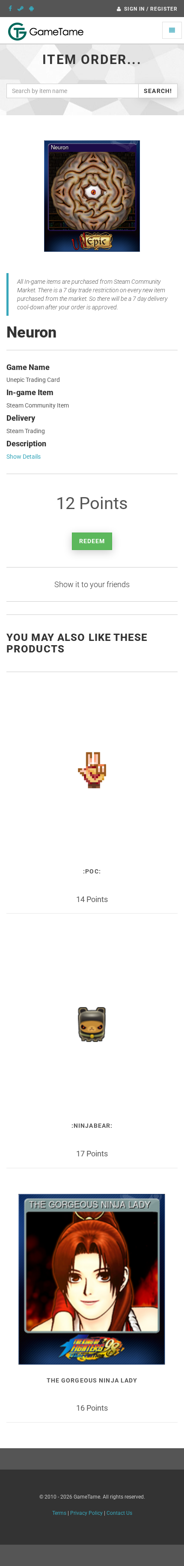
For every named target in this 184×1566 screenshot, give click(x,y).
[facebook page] (10, 8)
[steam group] (20, 8)
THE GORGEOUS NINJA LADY (92, 1380)
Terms (59, 1513)
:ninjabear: (92, 1125)
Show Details (23, 456)
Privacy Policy (86, 1513)
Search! (158, 90)
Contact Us (119, 1513)
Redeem (92, 541)
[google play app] (31, 8)
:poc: (92, 871)
